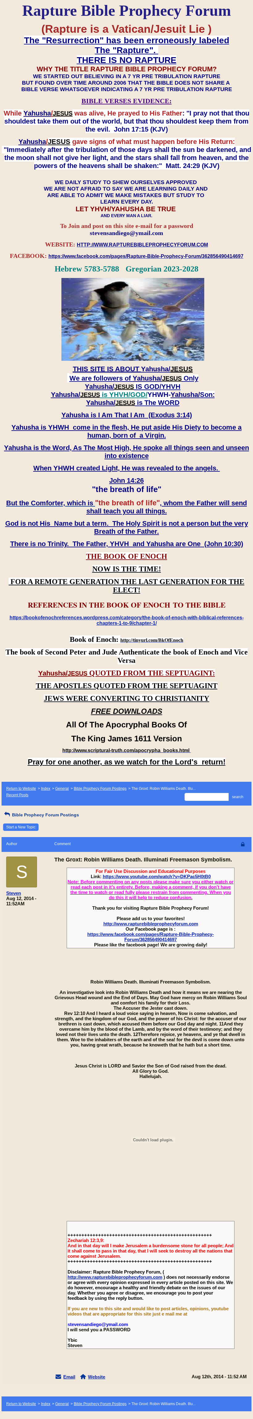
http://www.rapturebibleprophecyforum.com (150, 923)
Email (69, 1376)
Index (45, 788)
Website (96, 1376)
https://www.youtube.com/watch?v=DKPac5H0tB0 (157, 876)
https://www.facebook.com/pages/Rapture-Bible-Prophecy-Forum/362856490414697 (150, 937)
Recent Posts (17, 795)
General (62, 788)
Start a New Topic (20, 827)
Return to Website (21, 788)
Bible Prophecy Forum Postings (100, 788)
